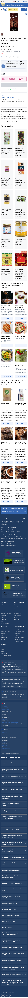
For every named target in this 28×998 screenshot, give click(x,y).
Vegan (2, 635)
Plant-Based (3, 633)
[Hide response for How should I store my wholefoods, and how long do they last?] (25, 843)
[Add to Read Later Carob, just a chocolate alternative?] (12, 390)
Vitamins (15, 617)
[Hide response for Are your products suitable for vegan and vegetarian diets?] (25, 836)
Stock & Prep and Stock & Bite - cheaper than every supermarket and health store (12, 4)
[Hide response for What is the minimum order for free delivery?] (25, 897)
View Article (6, 424)
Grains (2, 609)
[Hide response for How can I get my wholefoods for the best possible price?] (25, 851)
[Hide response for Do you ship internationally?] (25, 909)
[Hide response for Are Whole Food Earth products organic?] (25, 804)
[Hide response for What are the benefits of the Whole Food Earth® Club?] (25, 770)
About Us (3, 647)
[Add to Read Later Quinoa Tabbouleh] (26, 323)
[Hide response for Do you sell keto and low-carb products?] (25, 857)
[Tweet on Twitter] (4, 996)
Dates (2, 621)
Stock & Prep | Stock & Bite (7, 629)
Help (3, 1)
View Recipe (6, 318)
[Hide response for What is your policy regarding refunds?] (25, 947)
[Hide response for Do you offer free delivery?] (25, 824)
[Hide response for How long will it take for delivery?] (25, 915)
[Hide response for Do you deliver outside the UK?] (25, 830)
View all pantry (16, 619)
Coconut (2, 617)
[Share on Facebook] (2, 996)
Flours (14, 604)
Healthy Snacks (17, 615)
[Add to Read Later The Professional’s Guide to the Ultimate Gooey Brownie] (26, 467)
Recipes (2, 651)
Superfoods (3, 619)
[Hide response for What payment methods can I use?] (25, 870)
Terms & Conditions (19, 641)
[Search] (16, 9)
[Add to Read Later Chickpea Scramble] (12, 350)
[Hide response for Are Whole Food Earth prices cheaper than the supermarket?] (25, 817)
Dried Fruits (3, 615)
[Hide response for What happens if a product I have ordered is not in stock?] (25, 941)
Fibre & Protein (4, 637)
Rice (2, 611)
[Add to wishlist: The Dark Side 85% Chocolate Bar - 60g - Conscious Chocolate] (26, 14)
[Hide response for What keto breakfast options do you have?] (25, 864)
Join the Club (21, 79)
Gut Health (3, 639)
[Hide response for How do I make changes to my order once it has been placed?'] (25, 934)
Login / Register (23, 1)
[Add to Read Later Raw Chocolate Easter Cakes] (26, 292)
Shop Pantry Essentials (7, 104)
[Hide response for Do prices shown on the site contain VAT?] (25, 890)
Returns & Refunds (19, 631)
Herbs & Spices (16, 606)
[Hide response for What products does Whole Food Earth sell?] (25, 783)
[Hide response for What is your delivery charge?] (25, 903)
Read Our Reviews (19, 637)
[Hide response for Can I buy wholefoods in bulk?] (25, 811)
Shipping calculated (11, 89)
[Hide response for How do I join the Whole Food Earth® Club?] (25, 790)
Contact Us (17, 633)
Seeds (2, 606)
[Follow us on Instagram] (7, 996)
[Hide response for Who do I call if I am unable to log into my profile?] (25, 954)
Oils (14, 609)
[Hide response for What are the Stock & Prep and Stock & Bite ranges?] (25, 797)
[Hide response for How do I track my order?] (25, 921)
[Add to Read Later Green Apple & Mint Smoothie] (26, 350)
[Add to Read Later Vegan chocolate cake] (12, 292)
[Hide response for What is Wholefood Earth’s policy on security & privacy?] (25, 961)
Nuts (2, 604)
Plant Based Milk (17, 613)
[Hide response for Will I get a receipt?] (25, 927)
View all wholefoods (5, 623)
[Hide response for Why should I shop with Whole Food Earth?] (25, 763)
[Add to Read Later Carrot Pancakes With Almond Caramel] (12, 323)
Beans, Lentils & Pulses (6, 613)
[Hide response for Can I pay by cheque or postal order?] (25, 883)
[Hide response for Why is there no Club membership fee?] (25, 776)
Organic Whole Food (5, 631)
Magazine (3, 649)
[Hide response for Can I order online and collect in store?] (25, 975)
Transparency (4, 653)
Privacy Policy (18, 639)
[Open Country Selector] (15, 1)
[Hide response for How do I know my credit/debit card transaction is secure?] (25, 877)
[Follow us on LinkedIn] (10, 996)
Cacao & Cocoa (17, 611)
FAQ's (16, 635)
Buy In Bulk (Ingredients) (6, 655)
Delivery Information (19, 629)
